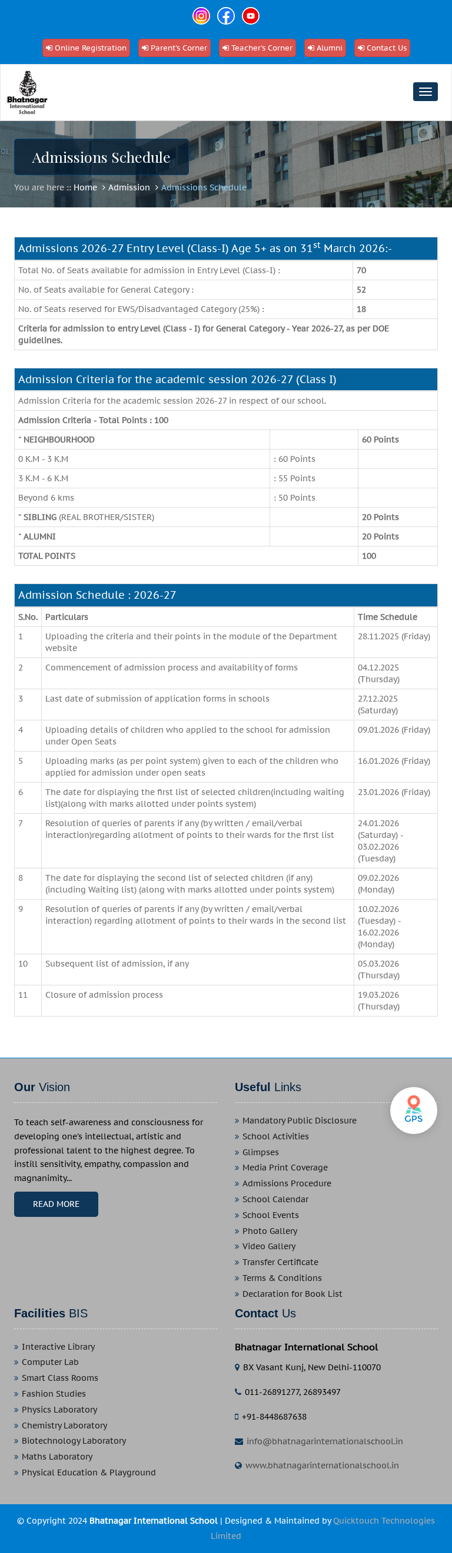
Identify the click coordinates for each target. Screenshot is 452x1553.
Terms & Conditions (282, 1278)
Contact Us (387, 48)
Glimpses (260, 1153)
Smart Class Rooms (60, 1378)
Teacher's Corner (262, 48)
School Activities (275, 1137)
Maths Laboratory (57, 1457)
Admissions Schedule (204, 187)
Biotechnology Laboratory (74, 1441)
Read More (56, 1204)
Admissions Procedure (286, 1184)
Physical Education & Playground (89, 1473)
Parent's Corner (179, 48)
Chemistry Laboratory (64, 1426)
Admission (129, 187)
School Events (270, 1215)
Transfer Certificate (280, 1262)
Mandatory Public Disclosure (299, 1121)
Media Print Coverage (285, 1168)
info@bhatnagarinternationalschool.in (325, 1441)
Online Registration (91, 48)
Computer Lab (50, 1362)
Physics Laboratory (59, 1410)
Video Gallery (268, 1247)
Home (85, 187)
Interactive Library (58, 1347)
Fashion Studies (54, 1394)
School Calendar (275, 1200)
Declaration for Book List (292, 1294)
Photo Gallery (269, 1231)
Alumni (330, 48)
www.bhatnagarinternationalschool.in (322, 1465)
